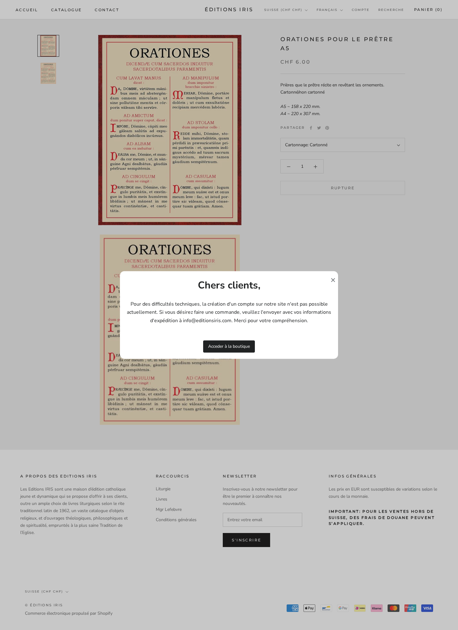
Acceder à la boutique (229, 346)
